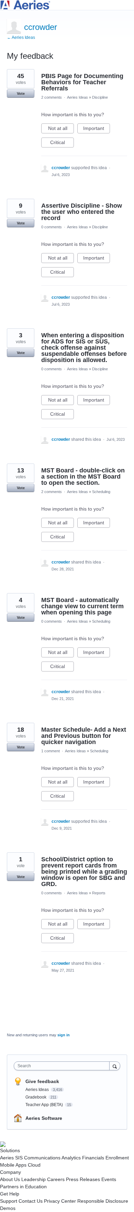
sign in (63, 1035)
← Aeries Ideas (21, 37)
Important (96, 129)
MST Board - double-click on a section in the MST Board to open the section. (83, 476)
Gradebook (36, 1097)
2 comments (51, 97)
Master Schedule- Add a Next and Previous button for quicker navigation (83, 735)
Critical (62, 144)
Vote (21, 93)
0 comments (51, 227)
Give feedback (42, 1081)
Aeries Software (43, 1118)
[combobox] (63, 1065)
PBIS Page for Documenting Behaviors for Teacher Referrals (82, 82)
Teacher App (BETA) (44, 1104)
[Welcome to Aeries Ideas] (67, 5)
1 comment (50, 751)
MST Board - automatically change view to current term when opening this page (82, 606)
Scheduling (101, 492)
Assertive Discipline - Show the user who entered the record (81, 211)
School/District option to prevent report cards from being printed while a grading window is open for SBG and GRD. (84, 871)
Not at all (61, 129)
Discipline (100, 97)
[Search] (114, 1065)
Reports (98, 893)
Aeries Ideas (77, 97)
